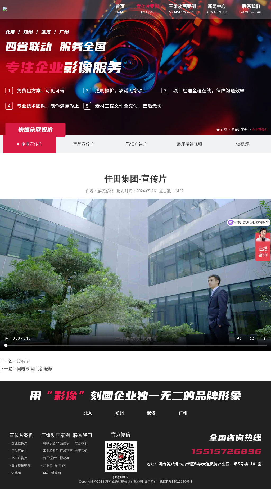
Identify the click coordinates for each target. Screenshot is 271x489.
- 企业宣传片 (18, 443)
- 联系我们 (80, 443)
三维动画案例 (55, 435)
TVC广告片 (136, 144)
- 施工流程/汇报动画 (55, 458)
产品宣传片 (83, 144)
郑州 (119, 413)
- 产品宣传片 (18, 450)
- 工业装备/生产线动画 (57, 450)
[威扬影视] (5, 9)
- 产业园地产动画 (53, 465)
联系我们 (82, 435)
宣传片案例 (21, 435)
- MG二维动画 (51, 473)
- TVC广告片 (18, 458)
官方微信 (120, 434)
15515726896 (226, 451)
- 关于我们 (80, 450)
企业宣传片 (31, 144)
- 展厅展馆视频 (20, 465)
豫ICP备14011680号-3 (176, 481)
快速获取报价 (35, 129)
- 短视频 (15, 473)
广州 (183, 413)
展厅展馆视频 (189, 144)
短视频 (242, 144)
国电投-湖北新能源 (34, 368)
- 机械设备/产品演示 (55, 443)
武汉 (151, 413)
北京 (88, 413)
